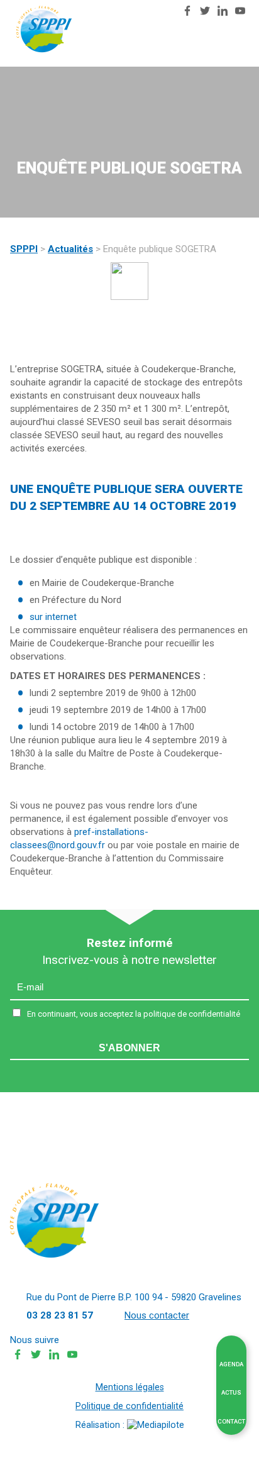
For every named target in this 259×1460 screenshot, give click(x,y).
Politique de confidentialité (129, 1406)
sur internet (53, 616)
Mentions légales (130, 1387)
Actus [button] (231, 1392)
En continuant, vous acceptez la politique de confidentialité (133, 1014)
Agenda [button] (231, 1364)
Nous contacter (165, 12)
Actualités (70, 249)
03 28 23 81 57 (151, 11)
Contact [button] (231, 1421)
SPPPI (24, 249)
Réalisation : (101, 1425)
